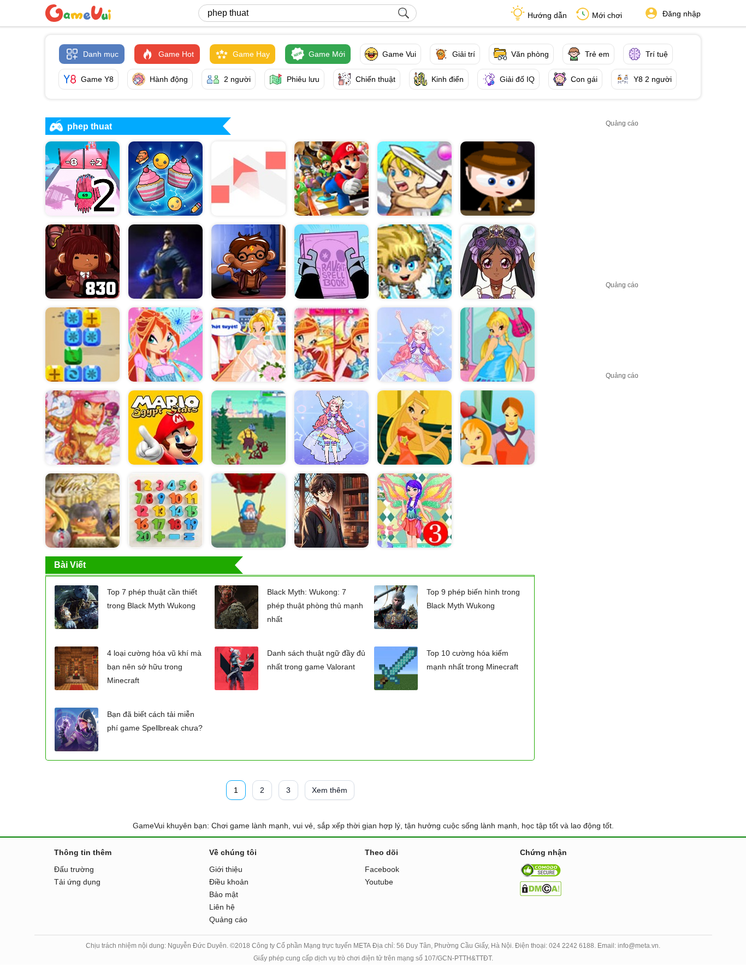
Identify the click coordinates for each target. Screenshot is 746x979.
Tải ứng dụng (77, 881)
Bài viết (70, 564)
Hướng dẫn (547, 15)
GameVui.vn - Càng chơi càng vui (78, 13)
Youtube (379, 881)
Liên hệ (222, 907)
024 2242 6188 (571, 946)
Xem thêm (329, 790)
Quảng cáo (228, 919)
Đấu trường (74, 869)
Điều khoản (228, 881)
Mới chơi (607, 15)
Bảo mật (223, 894)
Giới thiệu (225, 869)
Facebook (382, 869)
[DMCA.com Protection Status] (540, 893)
